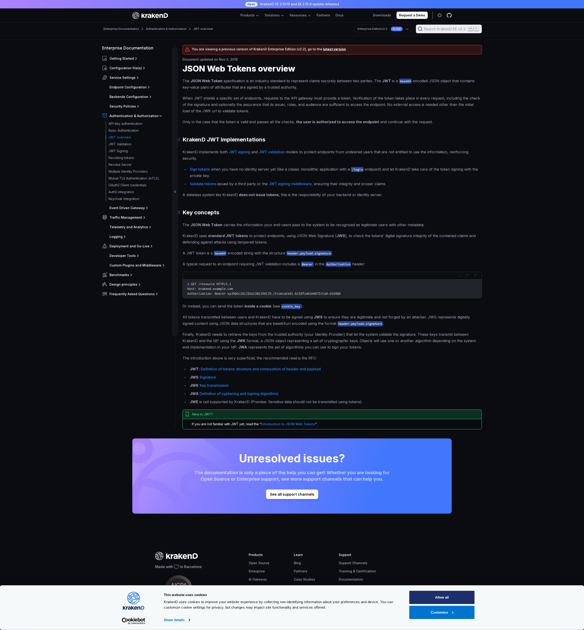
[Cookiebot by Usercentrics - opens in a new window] (134, 621)
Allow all (442, 597)
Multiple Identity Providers (128, 171)
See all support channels (292, 494)
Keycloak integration (124, 199)
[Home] (150, 15)
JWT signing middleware (290, 184)
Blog (297, 563)
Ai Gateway (258, 579)
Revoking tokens (121, 158)
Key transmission (214, 385)
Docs (340, 15)
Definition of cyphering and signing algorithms (239, 393)
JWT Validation (120, 144)
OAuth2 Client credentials (127, 185)
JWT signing (239, 152)
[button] (137, 58)
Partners (323, 15)
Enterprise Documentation (121, 29)
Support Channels (353, 563)
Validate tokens (203, 184)
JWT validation (272, 152)
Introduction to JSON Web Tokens (288, 424)
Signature (208, 377)
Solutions (273, 15)
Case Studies (304, 579)
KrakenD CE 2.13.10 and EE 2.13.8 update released (293, 4)
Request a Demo (412, 15)
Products (248, 15)
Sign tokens (200, 169)
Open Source (259, 563)
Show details (174, 620)
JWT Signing (118, 151)
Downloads (382, 15)
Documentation (351, 579)
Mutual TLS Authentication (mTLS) (134, 178)
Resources (299, 15)
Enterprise (257, 571)
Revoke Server (120, 164)
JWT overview (203, 29)
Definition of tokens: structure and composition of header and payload (261, 369)
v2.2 (379, 29)
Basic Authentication (124, 130)
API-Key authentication (125, 123)
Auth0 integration (121, 192)
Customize (439, 612)
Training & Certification (357, 571)
